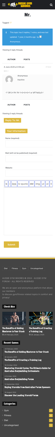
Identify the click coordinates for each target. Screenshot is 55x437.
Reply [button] (6, 71)
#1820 (48, 67)
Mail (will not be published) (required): (21, 153)
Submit (11, 244)
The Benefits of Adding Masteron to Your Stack (13, 330)
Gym (24, 268)
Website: (9, 168)
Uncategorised (36, 268)
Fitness (15, 268)
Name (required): (12, 138)
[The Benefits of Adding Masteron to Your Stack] (14, 318)
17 (11, 23)
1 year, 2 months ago (27, 37)
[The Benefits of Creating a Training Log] (41, 318)
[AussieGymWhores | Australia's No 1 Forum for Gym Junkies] (20, 4)
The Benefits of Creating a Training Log (40, 330)
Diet (5, 268)
